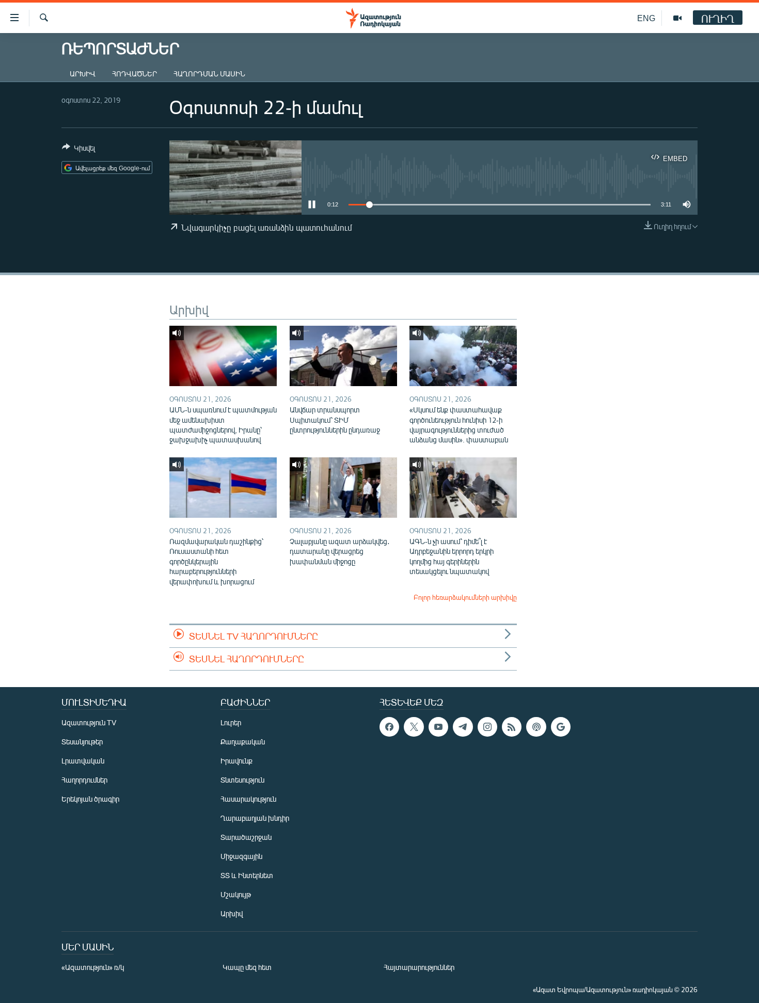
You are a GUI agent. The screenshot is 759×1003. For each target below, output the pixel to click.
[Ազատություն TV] (677, 18)
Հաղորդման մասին (209, 73)
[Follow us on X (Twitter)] (413, 727)
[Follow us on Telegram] (462, 727)
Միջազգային (241, 856)
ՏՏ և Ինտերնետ (246, 875)
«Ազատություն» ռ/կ (92, 967)
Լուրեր (230, 722)
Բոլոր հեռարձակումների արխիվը (465, 597)
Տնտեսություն (242, 779)
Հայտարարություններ (419, 967)
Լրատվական (82, 760)
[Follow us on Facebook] (389, 727)
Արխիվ (83, 73)
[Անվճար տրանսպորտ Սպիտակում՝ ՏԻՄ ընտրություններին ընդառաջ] (343, 356)
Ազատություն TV (88, 722)
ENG (646, 18)
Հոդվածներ (134, 73)
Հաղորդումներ (84, 779)
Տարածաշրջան (246, 837)
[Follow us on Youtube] (438, 727)
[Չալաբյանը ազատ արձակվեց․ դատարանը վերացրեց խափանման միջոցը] (343, 487)
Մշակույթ (235, 894)
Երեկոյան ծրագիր (90, 798)
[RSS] (511, 727)
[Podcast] (536, 727)
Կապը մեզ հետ (247, 967)
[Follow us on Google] (561, 727)
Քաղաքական (242, 741)
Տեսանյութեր (82, 741)
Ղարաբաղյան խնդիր (254, 818)
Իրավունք (236, 760)
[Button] (78, 149)
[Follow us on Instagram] (487, 727)
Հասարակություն (248, 798)
